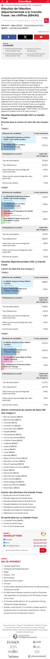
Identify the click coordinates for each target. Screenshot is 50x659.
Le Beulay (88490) (10, 443)
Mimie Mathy (9, 578)
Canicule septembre (12, 566)
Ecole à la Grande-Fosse (12, 523)
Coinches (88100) (10, 423)
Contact (44, 625)
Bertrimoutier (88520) (12, 420)
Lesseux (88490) (10, 446)
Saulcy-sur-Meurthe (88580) (14, 485)
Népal (6, 572)
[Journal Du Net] (13, 646)
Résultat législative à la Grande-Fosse (18, 504)
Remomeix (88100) (11, 473)
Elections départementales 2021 (18, 5)
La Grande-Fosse (32, 54)
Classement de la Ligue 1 (13, 581)
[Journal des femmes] (13, 642)
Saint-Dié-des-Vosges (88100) (15, 476)
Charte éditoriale (28, 625)
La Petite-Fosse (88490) (18, 28)
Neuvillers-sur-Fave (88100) (14, 461)
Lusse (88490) (9, 452)
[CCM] (37, 642)
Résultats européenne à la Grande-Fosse (19, 507)
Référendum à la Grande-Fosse (15, 513)
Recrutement (25, 628)
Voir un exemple (40, 540)
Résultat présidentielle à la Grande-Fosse (19, 501)
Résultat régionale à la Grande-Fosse (17, 498)
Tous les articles (10, 628)
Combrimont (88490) (11, 426)
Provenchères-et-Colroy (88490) (16, 467)
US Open (7, 584)
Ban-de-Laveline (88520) (13, 417)
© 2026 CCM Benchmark (25, 632)
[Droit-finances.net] (37, 646)
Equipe (19, 625)
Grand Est (37, 5)
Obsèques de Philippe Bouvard (16, 569)
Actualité (8, 540)
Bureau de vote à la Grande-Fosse (16, 495)
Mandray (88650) (10, 455)
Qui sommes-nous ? (9, 625)
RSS (18, 628)
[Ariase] (13, 656)
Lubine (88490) (9, 449)
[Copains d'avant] (13, 651)
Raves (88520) (9, 470)
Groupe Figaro (43, 630)
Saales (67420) (16, 25)
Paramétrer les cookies (10, 630)
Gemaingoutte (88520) (12, 434)
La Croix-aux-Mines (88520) (14, 438)
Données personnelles (38, 628)
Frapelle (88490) (9, 432)
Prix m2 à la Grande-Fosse (13, 526)
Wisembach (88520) (11, 488)
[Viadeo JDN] (37, 651)
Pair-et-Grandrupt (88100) (13, 464)
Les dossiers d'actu (12, 546)
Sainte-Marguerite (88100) (13, 482)
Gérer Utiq (21, 630)
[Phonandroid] (37, 656)
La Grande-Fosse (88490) (13, 520)
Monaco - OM (9, 575)
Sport (7, 543)
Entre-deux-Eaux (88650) (13, 429)
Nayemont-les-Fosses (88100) (15, 458)
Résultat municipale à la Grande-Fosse (18, 510)
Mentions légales (31, 630)
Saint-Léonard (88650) (12, 479)
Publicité (38, 625)
